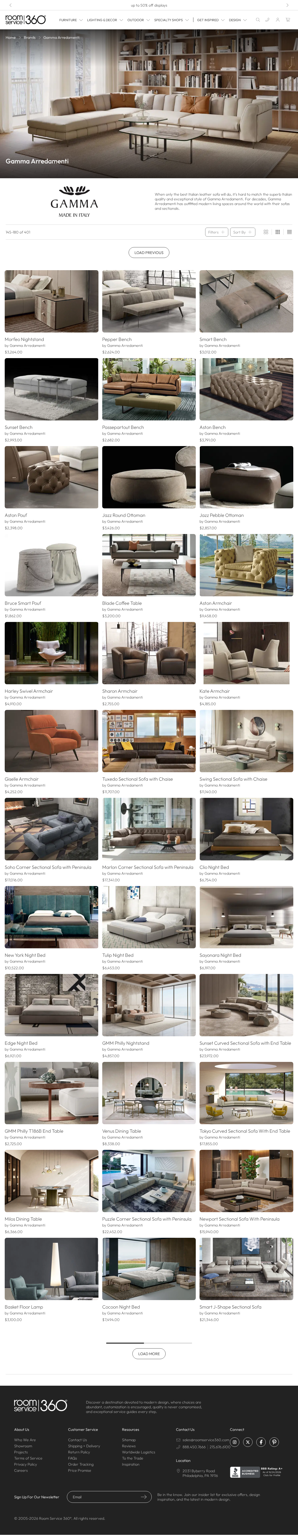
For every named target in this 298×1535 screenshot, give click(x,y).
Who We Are (25, 1439)
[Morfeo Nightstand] (51, 301)
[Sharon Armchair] (149, 653)
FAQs (72, 1458)
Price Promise (79, 1470)
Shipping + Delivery (84, 1446)
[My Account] (277, 19)
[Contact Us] (267, 19)
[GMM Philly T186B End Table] (51, 1093)
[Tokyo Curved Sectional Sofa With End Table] (246, 1093)
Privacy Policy (25, 1464)
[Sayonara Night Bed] (246, 917)
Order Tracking (81, 1464)
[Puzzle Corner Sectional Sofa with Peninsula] (149, 1181)
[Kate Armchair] (246, 653)
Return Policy (79, 1452)
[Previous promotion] (11, 5)
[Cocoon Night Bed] (149, 1269)
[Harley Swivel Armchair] (51, 653)
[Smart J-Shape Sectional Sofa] (246, 1269)
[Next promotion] (287, 5)
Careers (21, 1470)
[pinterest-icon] (274, 1442)
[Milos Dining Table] (51, 1181)
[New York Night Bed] (51, 917)
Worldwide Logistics (138, 1452)
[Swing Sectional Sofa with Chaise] (246, 741)
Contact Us (77, 1439)
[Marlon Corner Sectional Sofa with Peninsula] (149, 829)
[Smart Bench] (246, 301)
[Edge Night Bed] (51, 1005)
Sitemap (129, 1439)
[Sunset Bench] (51, 389)
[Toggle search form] (258, 19)
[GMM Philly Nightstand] (149, 1005)
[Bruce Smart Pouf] (51, 565)
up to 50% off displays (149, 5)
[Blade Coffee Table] (149, 565)
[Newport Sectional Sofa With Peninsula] (246, 1181)
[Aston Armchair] (246, 565)
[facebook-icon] (261, 1442)
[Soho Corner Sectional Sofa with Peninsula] (51, 829)
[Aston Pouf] (51, 477)
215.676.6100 (220, 1446)
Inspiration (130, 1464)
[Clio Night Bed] (246, 829)
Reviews (129, 1446)
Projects (21, 1452)
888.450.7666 (194, 1446)
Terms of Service (28, 1458)
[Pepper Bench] (149, 301)
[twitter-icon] (248, 1442)
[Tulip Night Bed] (149, 917)
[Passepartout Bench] (149, 389)
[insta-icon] (234, 1442)
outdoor (135, 20)
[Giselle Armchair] (51, 741)
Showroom (23, 1446)
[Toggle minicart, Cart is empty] (288, 19)
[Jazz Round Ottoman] (149, 477)
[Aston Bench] (246, 389)
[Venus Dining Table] (149, 1093)
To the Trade (132, 1458)
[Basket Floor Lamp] (51, 1269)
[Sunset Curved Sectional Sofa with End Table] (246, 1005)
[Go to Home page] (26, 19)
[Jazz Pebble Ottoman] (246, 477)
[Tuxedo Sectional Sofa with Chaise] (149, 741)
